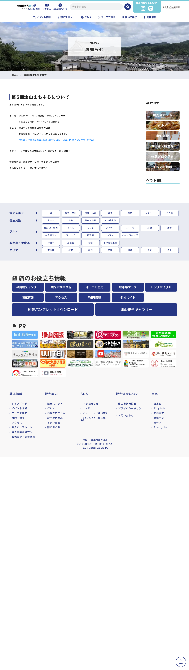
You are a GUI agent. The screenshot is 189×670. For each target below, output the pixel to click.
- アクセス (15, 422)
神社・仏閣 (90, 213)
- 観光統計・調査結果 (22, 436)
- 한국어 (156, 422)
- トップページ (18, 403)
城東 (71, 250)
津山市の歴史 (94, 287)
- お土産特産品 (54, 418)
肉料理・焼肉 (51, 228)
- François (159, 427)
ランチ (90, 228)
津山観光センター (28, 287)
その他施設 (110, 220)
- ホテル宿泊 (52, 422)
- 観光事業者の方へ (20, 432)
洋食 (169, 228)
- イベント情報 (18, 408)
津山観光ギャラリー (136, 309)
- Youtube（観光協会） (93, 419)
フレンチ (70, 235)
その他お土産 (110, 243)
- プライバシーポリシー (129, 409)
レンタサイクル (161, 287)
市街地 (51, 250)
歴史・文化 (70, 213)
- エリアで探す (18, 413)
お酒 (90, 243)
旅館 (71, 220)
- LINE (85, 408)
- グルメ (50, 408)
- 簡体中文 (157, 413)
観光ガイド (127, 297)
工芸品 (70, 243)
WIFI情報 (94, 297)
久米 (169, 250)
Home (15, 75)
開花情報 (28, 297)
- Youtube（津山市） (94, 413)
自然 (130, 213)
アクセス (61, 297)
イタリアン (51, 235)
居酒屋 (90, 235)
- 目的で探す (17, 418)
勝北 (150, 250)
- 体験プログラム (55, 413)
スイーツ (130, 228)
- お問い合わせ (125, 415)
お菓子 (51, 243)
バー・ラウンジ (130, 235)
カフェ (110, 235)
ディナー (110, 228)
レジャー (149, 213)
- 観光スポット (54, 403)
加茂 (110, 250)
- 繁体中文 (157, 418)
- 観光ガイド (52, 427)
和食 (150, 228)
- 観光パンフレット (20, 427)
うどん (70, 228)
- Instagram (89, 403)
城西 (90, 250)
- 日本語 (156, 403)
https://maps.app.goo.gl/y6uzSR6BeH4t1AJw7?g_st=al (56, 140)
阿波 (130, 250)
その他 (169, 213)
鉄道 (110, 213)
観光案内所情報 (61, 287)
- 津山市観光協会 (126, 403)
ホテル (51, 220)
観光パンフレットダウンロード (53, 309)
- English (158, 408)
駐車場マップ (128, 287)
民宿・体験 (90, 220)
